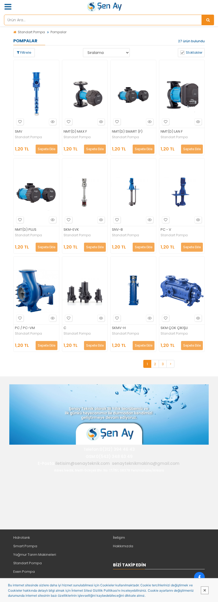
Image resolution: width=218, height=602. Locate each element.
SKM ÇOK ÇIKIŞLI (174, 328)
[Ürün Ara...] (208, 20)
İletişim (119, 537)
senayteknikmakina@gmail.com (145, 463)
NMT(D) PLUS (25, 230)
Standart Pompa (31, 32)
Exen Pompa (24, 571)
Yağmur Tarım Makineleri (34, 554)
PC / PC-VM (25, 328)
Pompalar (58, 32)
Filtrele (25, 52)
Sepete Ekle (46, 149)
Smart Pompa (25, 546)
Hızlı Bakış (52, 121)
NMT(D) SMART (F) (127, 131)
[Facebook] (199, 577)
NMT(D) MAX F (75, 131)
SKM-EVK (71, 230)
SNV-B (117, 230)
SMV (18, 131)
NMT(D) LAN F (172, 131)
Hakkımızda (123, 546)
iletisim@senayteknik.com (82, 463)
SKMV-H (119, 328)
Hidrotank (21, 537)
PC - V (166, 230)
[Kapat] (205, 590)
